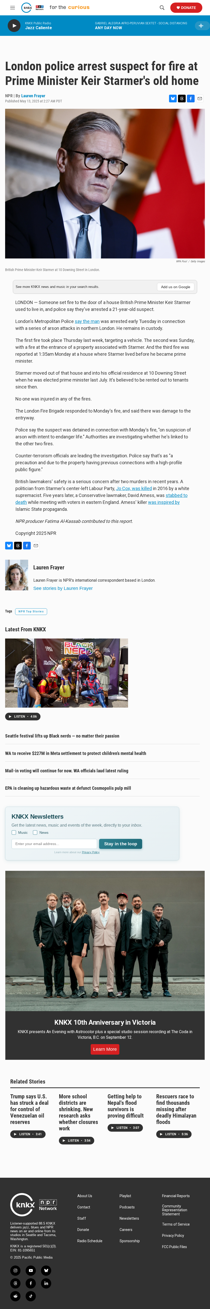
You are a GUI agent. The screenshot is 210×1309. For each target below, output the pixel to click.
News (43, 832)
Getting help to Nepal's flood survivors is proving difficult (126, 1106)
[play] (14, 26)
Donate (188, 8)
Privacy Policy (91, 852)
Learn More (105, 1049)
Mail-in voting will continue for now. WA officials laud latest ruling (66, 770)
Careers (126, 1230)
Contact (83, 1207)
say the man (87, 321)
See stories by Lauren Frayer (63, 588)
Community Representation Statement (174, 1210)
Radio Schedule (89, 1241)
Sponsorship (130, 1241)
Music (23, 832)
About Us (84, 1196)
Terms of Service (176, 1224)
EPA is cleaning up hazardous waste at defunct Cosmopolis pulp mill (68, 788)
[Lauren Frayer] (16, 575)
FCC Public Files (174, 1247)
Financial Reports (176, 1196)
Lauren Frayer (33, 95)
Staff (81, 1218)
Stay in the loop (120, 843)
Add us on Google (175, 287)
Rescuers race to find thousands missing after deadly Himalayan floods (176, 1109)
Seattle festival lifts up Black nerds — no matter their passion (62, 736)
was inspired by (164, 502)
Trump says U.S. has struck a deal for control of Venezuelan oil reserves (29, 1109)
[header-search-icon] (162, 7)
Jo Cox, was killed (134, 488)
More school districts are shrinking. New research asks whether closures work (78, 1112)
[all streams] (202, 25)
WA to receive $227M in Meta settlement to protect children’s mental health (75, 753)
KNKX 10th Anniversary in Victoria (105, 1022)
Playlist (125, 1196)
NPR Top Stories (31, 611)
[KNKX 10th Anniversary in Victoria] (105, 941)
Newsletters (129, 1218)
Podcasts (127, 1207)
